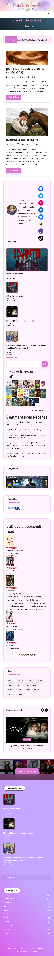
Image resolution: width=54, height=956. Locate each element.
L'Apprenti (10, 590)
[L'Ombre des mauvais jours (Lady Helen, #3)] (15, 401)
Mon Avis (11, 690)
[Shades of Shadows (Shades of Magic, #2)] (26, 402)
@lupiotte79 (11, 879)
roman (27, 690)
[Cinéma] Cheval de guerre (22, 139)
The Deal (10, 571)
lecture (26, 685)
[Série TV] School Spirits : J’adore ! (33, 430)
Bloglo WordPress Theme (27, 954)
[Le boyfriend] (9, 616)
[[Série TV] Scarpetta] (27, 260)
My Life (6, 924)
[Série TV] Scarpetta (14, 273)
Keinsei (9, 453)
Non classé (7, 928)
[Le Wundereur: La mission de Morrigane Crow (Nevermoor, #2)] (20, 402)
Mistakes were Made (14, 550)
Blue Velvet (11, 645)
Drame (10, 685)
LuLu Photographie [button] (27, 773)
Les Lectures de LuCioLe (20, 374)
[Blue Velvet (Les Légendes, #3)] (10, 636)
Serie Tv (10, 694)
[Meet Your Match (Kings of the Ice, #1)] (15, 384)
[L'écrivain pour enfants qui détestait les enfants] (9, 393)
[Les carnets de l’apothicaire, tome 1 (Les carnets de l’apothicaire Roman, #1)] (9, 402)
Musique (6, 920)
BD (23, 739)
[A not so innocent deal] (32, 384)
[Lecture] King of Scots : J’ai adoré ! (31, 425)
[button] (42, 710)
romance (36, 690)
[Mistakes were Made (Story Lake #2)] (9, 540)
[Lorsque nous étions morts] (37, 400)
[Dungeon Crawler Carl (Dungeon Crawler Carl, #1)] (37, 384)
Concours (7, 905)
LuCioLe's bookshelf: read (24, 529)
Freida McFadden (16, 629)
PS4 (20, 690)
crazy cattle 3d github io (16, 443)
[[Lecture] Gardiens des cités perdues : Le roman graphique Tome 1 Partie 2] (12, 336)
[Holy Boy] (20, 384)
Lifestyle (6, 916)
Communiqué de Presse (12, 901)
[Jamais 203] (26, 384)
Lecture (30, 739)
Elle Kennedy (14, 574)
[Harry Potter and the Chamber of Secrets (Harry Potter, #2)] (32, 393)
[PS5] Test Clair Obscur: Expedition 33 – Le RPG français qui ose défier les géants (25, 445)
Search (9, 354)
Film (18, 685)
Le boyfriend (11, 626)
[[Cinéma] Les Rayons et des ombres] (12, 311)
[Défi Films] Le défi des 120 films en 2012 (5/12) (26, 70)
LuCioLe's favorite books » (38, 411)
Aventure (20, 681)
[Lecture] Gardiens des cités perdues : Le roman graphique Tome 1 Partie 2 (26, 346)
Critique (39, 681)
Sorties (6, 935)
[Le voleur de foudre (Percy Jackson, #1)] (43, 393)
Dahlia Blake (14, 649)
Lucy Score (13, 554)
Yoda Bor (10, 430)
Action (10, 681)
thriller (20, 694)
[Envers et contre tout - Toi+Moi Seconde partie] (26, 393)
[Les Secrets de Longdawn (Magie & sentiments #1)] (15, 393)
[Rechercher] (45, 364)
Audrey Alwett (15, 594)
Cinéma (34, 77)
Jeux (5, 909)
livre (34, 685)
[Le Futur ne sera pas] (43, 383)
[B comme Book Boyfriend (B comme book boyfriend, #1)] (20, 393)
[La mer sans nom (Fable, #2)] (37, 393)
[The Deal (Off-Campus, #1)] (10, 560)
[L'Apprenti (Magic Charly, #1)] (10, 580)
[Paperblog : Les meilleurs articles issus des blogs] (13, 508)
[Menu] (49, 14)
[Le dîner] (9, 385)
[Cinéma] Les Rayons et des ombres (21, 321)
